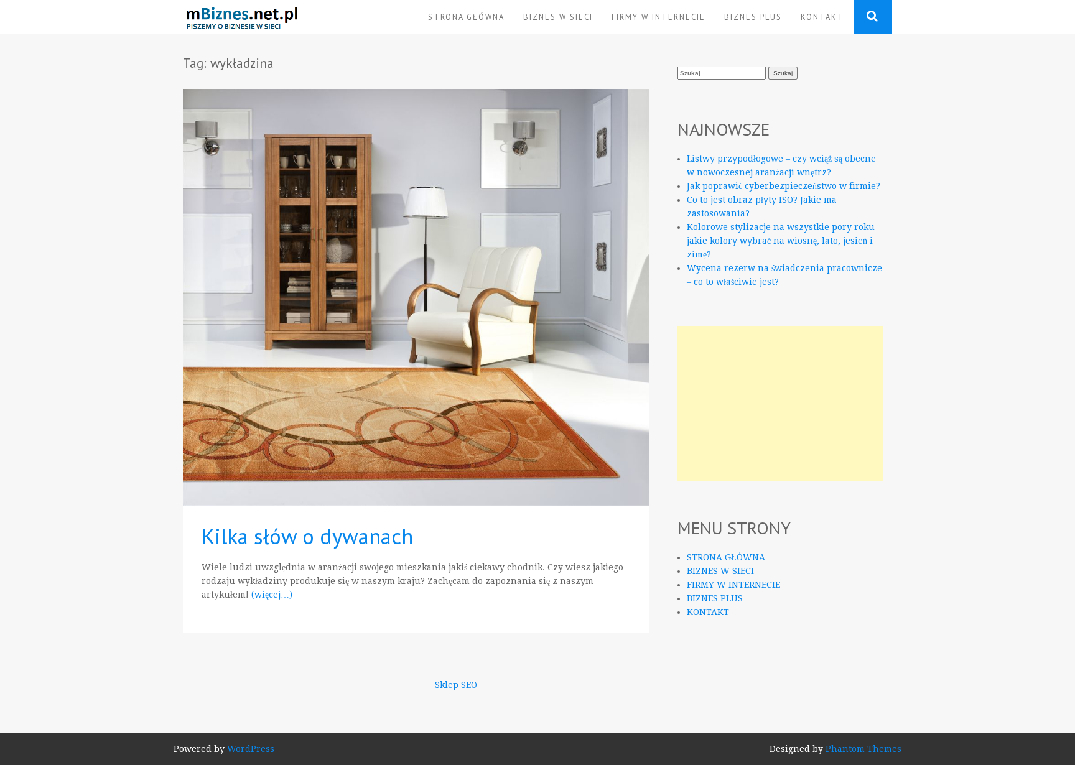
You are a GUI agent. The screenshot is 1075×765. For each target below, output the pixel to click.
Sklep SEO (456, 685)
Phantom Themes (863, 749)
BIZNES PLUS (753, 17)
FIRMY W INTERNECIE (658, 17)
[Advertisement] (780, 403)
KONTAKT (822, 17)
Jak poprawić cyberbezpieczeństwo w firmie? (783, 186)
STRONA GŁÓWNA (466, 17)
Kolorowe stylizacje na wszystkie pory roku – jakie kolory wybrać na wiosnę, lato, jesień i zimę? (784, 240)
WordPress (250, 749)
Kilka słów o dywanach (307, 536)
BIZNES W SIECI (558, 17)
